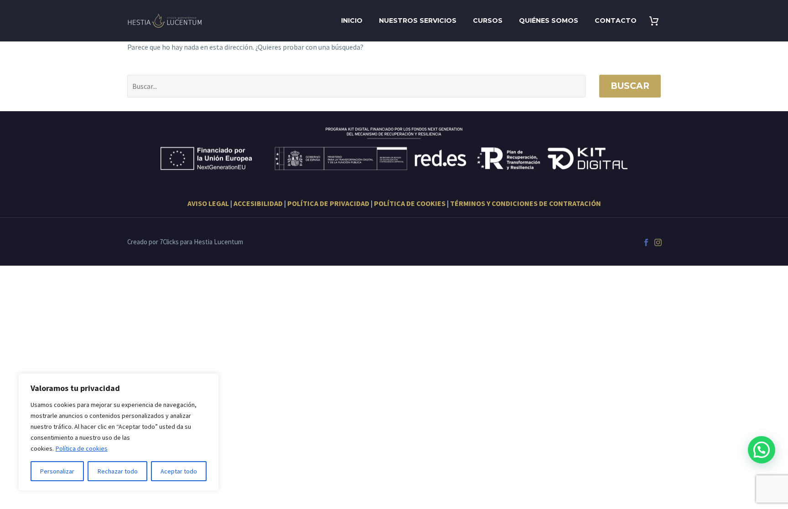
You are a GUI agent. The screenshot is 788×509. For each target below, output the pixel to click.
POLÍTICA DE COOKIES (410, 203)
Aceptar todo (179, 471)
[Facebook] (646, 242)
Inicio (352, 20)
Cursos (488, 20)
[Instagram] (658, 242)
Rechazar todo (118, 471)
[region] (118, 432)
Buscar (630, 86)
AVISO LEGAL (208, 203)
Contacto (616, 20)
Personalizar (57, 471)
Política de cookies (82, 448)
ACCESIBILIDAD (258, 203)
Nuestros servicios (417, 20)
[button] (761, 449)
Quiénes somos (548, 20)
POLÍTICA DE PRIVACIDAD (328, 203)
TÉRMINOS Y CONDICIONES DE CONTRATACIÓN (525, 203)
